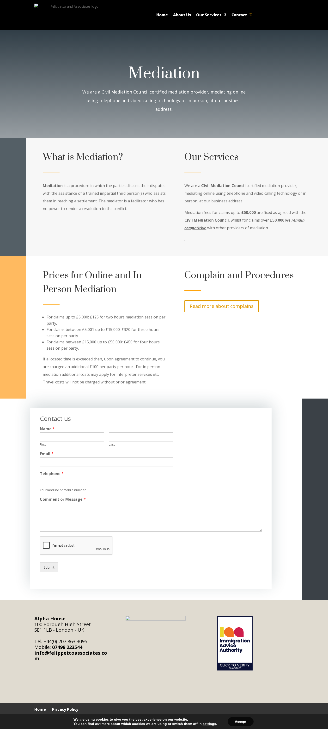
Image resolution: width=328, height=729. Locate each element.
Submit (49, 567)
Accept (240, 721)
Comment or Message (63, 499)
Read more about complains (222, 306)
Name (47, 428)
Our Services (208, 15)
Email (47, 453)
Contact (239, 15)
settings (209, 724)
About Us (182, 15)
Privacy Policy (65, 709)
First (43, 444)
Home (162, 15)
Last (112, 444)
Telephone (52, 473)
